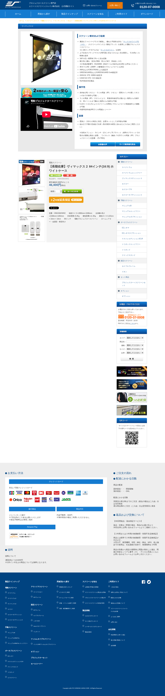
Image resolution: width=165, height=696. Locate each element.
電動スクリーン (46, 21)
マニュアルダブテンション (132, 217)
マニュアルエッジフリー (131, 211)
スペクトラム (127, 167)
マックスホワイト (107, 50)
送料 (10, 550)
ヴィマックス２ (60, 21)
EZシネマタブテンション (131, 233)
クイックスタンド (128, 255)
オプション (125, 291)
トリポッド (126, 250)
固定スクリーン (126, 261)
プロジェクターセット (39, 658)
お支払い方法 (15, 473)
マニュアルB (126, 206)
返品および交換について (130, 515)
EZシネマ (125, 228)
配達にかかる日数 (126, 478)
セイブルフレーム (128, 266)
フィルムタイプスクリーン (41, 639)
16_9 (69, 21)
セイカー (125, 184)
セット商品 (125, 277)
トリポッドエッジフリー (131, 244)
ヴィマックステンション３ (132, 178)
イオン (124, 272)
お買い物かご (115, 5)
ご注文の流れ (123, 473)
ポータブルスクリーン (129, 222)
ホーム (21, 21)
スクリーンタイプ (32, 21)
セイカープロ (127, 189)
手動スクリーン (126, 200)
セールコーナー (37, 664)
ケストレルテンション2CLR (132, 239)
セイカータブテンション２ (132, 195)
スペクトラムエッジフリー (132, 173)
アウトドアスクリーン (39, 587)
